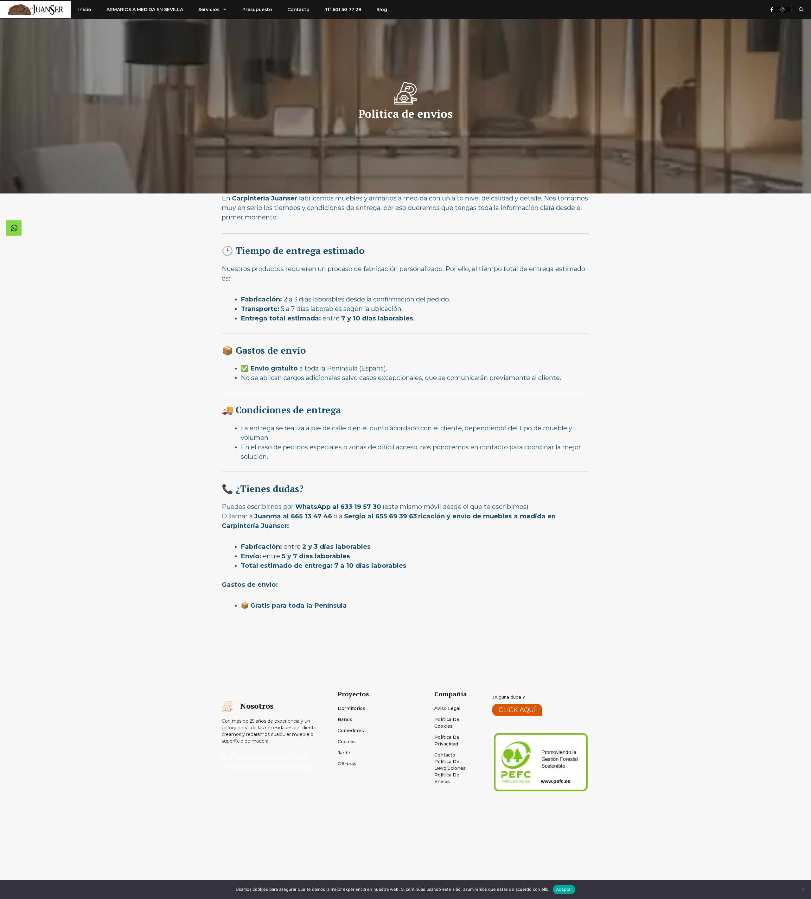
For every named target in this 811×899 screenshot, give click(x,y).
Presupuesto (257, 9)
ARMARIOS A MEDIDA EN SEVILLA (144, 9)
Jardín (345, 753)
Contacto (298, 9)
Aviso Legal (447, 708)
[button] (801, 9)
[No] (803, 889)
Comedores (351, 730)
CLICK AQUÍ (517, 710)
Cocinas (347, 741)
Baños (345, 719)
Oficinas (347, 764)
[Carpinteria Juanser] (35, 9)
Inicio (84, 9)
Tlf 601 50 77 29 (343, 9)
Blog (381, 9)
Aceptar (564, 889)
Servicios (209, 9)
